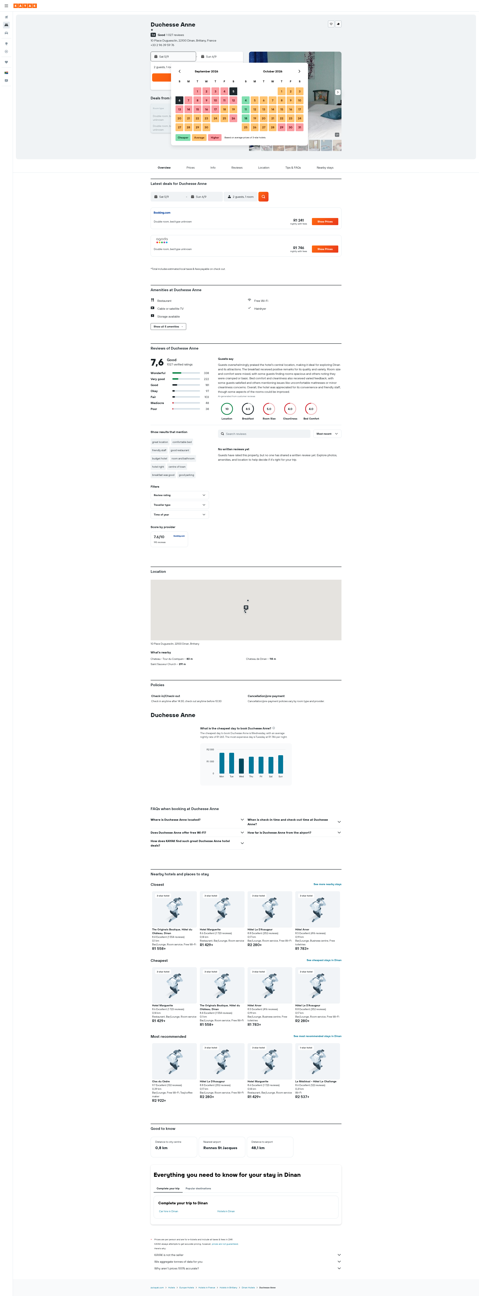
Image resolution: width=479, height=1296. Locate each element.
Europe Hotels (186, 1287)
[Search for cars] (6, 33)
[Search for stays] (6, 25)
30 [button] (206, 127)
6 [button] (179, 100)
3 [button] (215, 91)
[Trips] (6, 62)
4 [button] (224, 91)
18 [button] (224, 109)
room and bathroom (183, 458)
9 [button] (206, 100)
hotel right (158, 466)
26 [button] (233, 118)
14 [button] (188, 109)
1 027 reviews (175, 35)
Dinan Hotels (248, 1287)
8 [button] (197, 100)
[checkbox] (169, 539)
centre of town (177, 466)
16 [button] (206, 109)
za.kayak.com (157, 1287)
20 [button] (179, 118)
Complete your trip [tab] (168, 1188)
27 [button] (179, 127)
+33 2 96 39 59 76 (162, 45)
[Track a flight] (6, 51)
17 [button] (215, 109)
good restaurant (180, 450)
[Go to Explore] (6, 43)
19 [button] (233, 109)
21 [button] (188, 118)
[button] (6, 6)
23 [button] (206, 118)
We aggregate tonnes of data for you (178, 1261)
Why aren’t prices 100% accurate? (176, 1268)
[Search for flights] (6, 17)
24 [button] (215, 118)
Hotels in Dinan (226, 1211)
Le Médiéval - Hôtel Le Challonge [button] (315, 1081)
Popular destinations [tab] (198, 1188)
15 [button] (197, 109)
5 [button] (233, 91)
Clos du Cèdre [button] (161, 1081)
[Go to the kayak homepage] (25, 6)
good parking (186, 475)
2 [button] (206, 91)
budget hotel (159, 458)
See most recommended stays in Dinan (317, 1036)
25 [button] (224, 118)
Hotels (171, 1287)
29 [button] (197, 127)
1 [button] (197, 91)
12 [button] (233, 100)
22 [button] (197, 118)
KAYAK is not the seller (168, 1255)
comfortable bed (182, 442)
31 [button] (299, 127)
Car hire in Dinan (168, 1211)
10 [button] (215, 100)
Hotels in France (207, 1287)
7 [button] (188, 100)
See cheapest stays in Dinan (324, 960)
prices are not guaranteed (225, 1243)
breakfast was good (163, 475)
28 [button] (188, 127)
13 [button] (179, 109)
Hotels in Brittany (228, 1287)
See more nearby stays (327, 884)
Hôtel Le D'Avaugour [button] (260, 929)
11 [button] (224, 100)
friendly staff (159, 450)
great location (160, 442)
